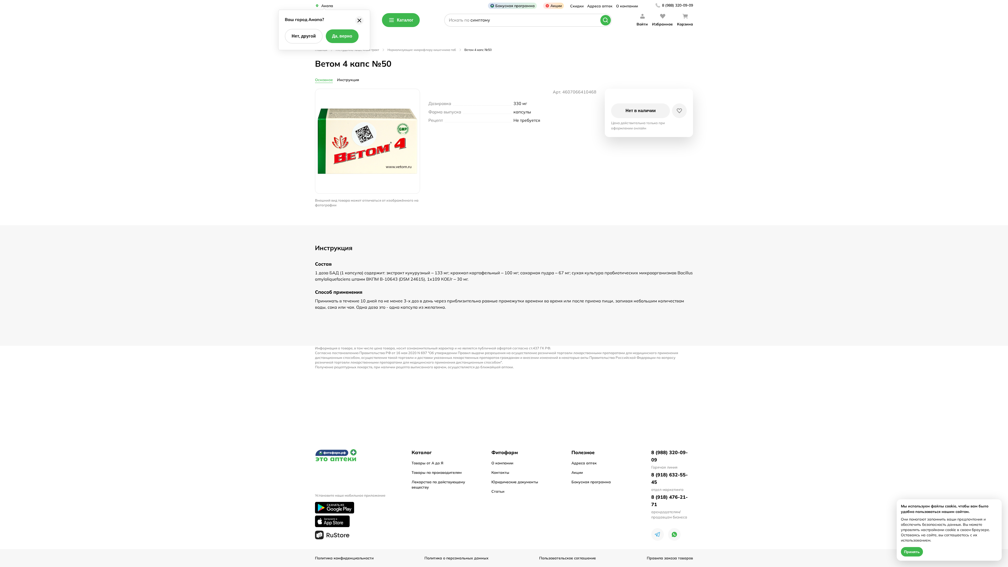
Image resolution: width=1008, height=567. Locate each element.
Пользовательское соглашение (567, 558)
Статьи (497, 491)
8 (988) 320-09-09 (677, 5)
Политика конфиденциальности (344, 558)
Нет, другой (304, 36)
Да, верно (342, 36)
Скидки (577, 6)
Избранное (662, 24)
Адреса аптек (599, 6)
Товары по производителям (437, 472)
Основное (324, 79)
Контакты (500, 472)
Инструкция (348, 79)
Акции (556, 5)
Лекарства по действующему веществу (438, 485)
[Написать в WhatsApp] (674, 534)
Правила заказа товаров (670, 558)
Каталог (405, 20)
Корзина (685, 24)
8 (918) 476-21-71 (669, 500)
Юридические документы (514, 482)
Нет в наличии (641, 110)
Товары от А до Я (427, 463)
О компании (627, 6)
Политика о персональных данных (456, 558)
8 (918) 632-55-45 (669, 478)
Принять (912, 552)
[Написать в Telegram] (657, 534)
